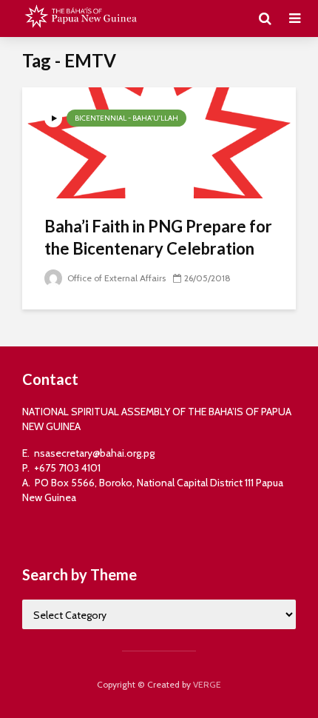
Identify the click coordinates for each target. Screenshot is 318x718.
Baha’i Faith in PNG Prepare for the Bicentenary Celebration (158, 237)
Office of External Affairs (115, 277)
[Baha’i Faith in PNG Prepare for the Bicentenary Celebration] (159, 142)
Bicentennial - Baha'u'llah (126, 118)
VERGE (207, 684)
